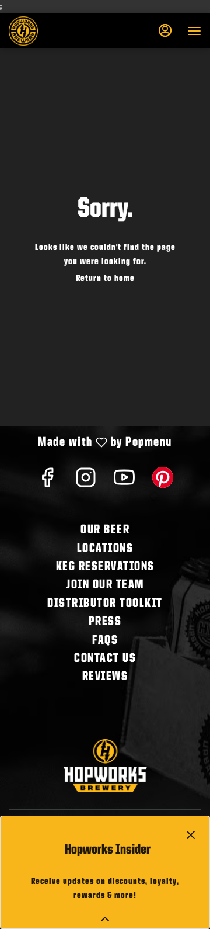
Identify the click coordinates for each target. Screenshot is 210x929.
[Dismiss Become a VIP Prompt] (191, 835)
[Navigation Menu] (194, 31)
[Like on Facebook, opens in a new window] (47, 482)
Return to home (105, 278)
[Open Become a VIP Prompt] (105, 919)
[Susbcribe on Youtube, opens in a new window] (124, 482)
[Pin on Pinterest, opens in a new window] (162, 482)
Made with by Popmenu (90, 443)
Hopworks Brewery (105, 765)
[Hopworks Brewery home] (61, 31)
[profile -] (165, 30)
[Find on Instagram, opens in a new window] (85, 482)
